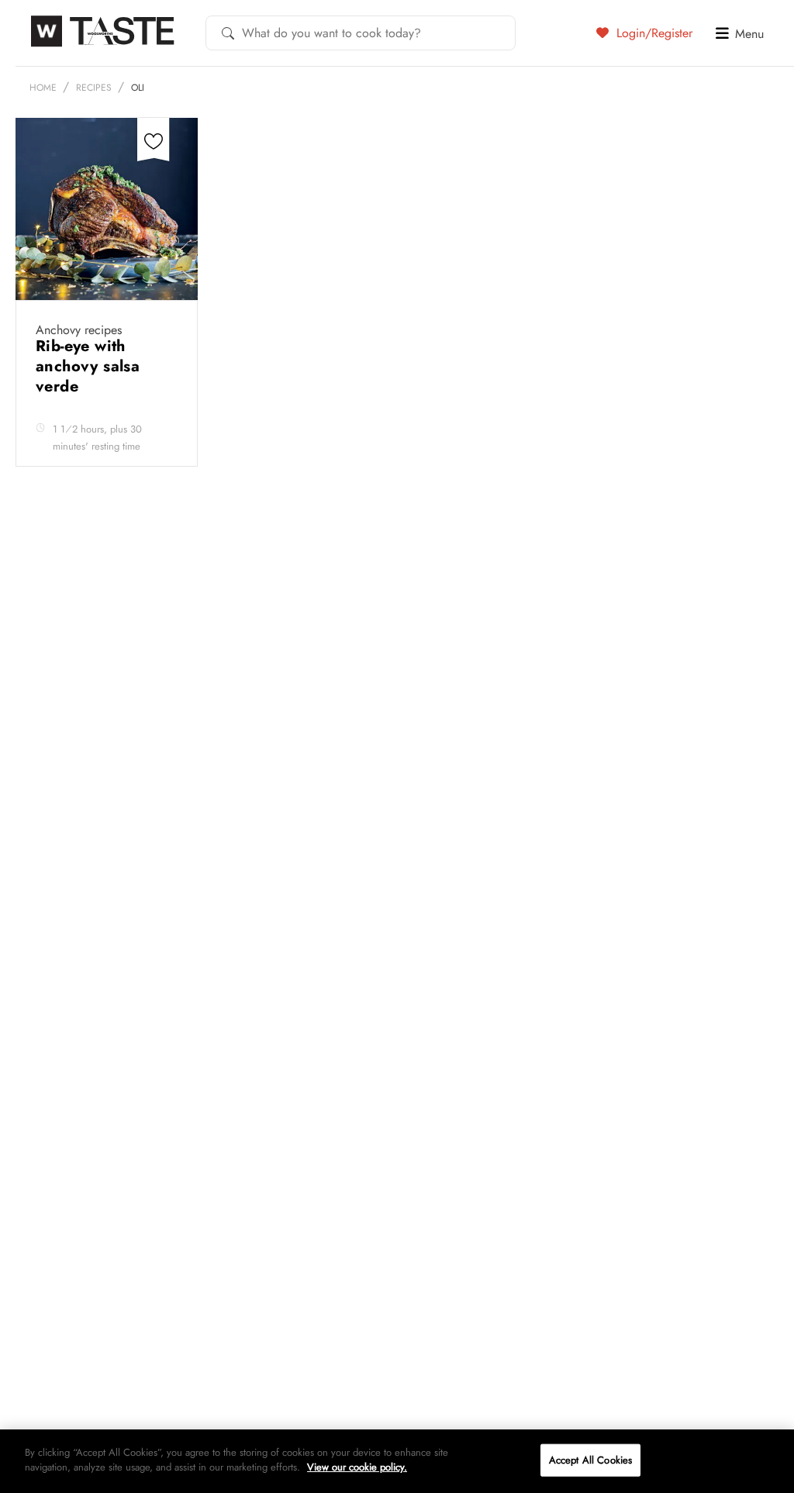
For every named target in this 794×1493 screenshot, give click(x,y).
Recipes (94, 88)
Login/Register (652, 32)
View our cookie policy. (357, 1467)
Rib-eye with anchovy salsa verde (88, 366)
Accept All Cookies (590, 1460)
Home (43, 88)
